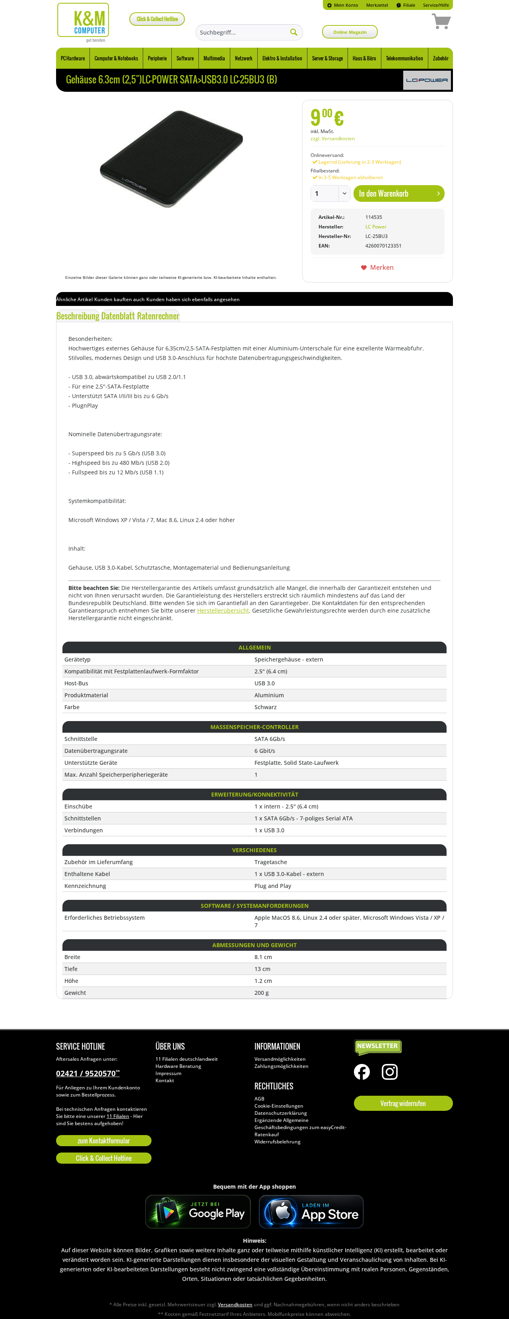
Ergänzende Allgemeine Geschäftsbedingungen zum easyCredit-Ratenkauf (300, 1127)
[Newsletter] (401, 1048)
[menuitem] (342, 5)
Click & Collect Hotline (157, 18)
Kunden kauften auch (119, 299)
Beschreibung (77, 316)
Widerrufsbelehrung (277, 1141)
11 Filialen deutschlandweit (186, 1059)
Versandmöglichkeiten (280, 1059)
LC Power (376, 226)
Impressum (168, 1073)
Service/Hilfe (436, 5)
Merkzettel (377, 5)
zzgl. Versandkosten (333, 138)
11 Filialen (118, 1116)
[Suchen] (293, 32)
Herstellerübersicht (223, 610)
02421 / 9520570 (88, 1073)
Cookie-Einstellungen (278, 1105)
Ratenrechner (158, 316)
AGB (259, 1098)
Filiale (408, 5)
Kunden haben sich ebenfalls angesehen (193, 299)
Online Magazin (350, 32)
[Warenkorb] (413, 23)
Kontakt (164, 1080)
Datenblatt (118, 316)
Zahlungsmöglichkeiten (281, 1066)
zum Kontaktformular (104, 1140)
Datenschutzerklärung (280, 1113)
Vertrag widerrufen (403, 1103)
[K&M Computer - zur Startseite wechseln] (83, 23)
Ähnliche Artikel (74, 299)
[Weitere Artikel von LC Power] (427, 80)
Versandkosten (235, 1304)
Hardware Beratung (178, 1066)
